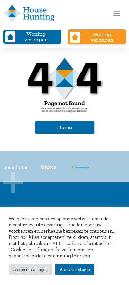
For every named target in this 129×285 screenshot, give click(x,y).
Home (64, 127)
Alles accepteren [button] (75, 269)
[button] (116, 13)
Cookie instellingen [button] (30, 269)
